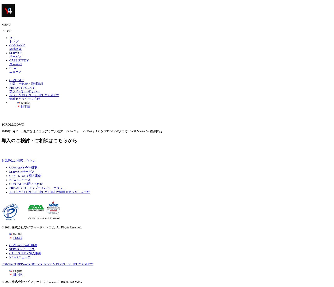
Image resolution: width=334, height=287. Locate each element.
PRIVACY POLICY (37, 188)
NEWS (20, 179)
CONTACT (26, 184)
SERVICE (22, 171)
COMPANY (23, 167)
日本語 (25, 106)
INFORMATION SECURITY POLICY (49, 192)
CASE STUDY (25, 175)
